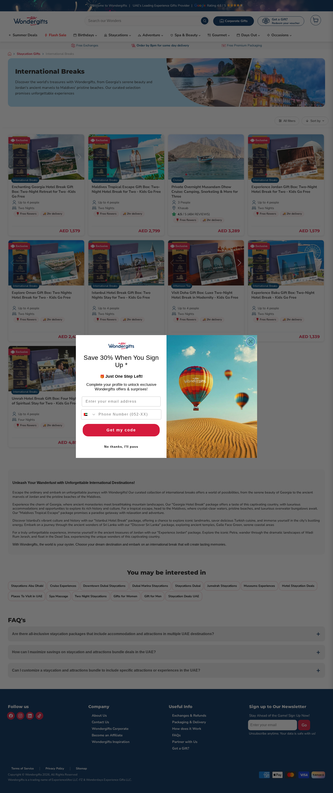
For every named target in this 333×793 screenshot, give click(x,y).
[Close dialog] (250, 341)
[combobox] (88, 414)
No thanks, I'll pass (121, 446)
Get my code (121, 430)
